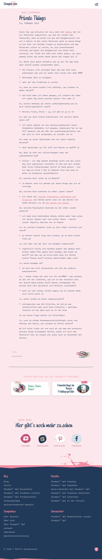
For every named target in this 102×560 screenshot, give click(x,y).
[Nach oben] (96, 549)
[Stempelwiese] (10, 4)
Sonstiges (35, 13)
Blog (24, 13)
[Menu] (96, 4)
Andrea (68, 32)
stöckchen (17, 356)
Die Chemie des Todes (57, 203)
